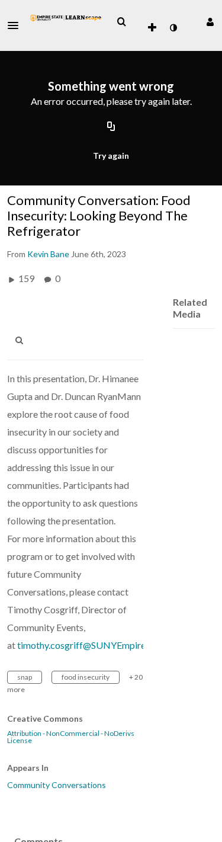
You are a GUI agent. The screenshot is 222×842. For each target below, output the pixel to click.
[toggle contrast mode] (173, 28)
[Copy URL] (111, 126)
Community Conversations (56, 785)
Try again (111, 156)
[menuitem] (121, 22)
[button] (16, 25)
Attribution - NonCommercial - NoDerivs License (70, 737)
